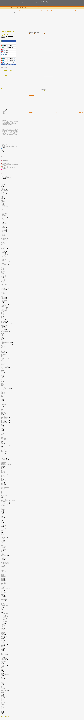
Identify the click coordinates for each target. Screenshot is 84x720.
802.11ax (2, 199)
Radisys (2, 559)
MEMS (2, 473)
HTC (1, 397)
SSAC (2, 627)
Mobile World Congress (42, 90)
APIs (1, 221)
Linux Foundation (4, 451)
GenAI (2, 371)
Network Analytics (4, 501)
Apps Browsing (3, 230)
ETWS (2, 348)
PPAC (2, 543)
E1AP (2, 333)
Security (2, 603)
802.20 (2, 202)
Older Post (81, 112)
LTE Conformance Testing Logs (7, 124)
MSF (1, 493)
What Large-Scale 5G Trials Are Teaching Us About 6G (10, 161)
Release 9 (2, 580)
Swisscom (2, 633)
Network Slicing (3, 506)
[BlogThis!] (42, 89)
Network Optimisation (4, 504)
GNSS (2, 376)
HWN (2, 399)
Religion (2, 581)
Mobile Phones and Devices (35, 90)
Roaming (2, 586)
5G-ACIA (2, 192)
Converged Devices (4, 311)
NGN (1, 512)
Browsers (2, 280)
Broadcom (2, 279)
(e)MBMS (2, 184)
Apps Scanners (3, 249)
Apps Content (3, 233)
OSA (1, 533)
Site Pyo (2, 610)
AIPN (2, 210)
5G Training (56, 10)
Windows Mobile (3, 702)
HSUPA (2, 396)
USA (1, 679)
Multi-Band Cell (3, 495)
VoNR (2, 693)
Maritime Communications (5, 464)
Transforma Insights (4, 658)
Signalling (2, 606)
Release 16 (3, 574)
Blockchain (2, 275)
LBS (1, 446)
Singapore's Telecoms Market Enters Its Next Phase (10, 164)
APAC (2, 220)
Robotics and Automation (5, 588)
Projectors (47, 90)
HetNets (2, 387)
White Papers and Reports (5, 698)
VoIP (1, 691)
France (2, 364)
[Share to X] (43, 89)
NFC (1, 508)
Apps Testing (3, 255)
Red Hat (2, 566)
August (4, 110)
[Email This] (41, 89)
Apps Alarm (3, 225)
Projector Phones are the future (7, 119)
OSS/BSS (2, 534)
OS (1, 532)
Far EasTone (3, 351)
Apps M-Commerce (4, 241)
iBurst (2, 402)
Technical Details (4, 644)
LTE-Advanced (3, 458)
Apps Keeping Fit (4, 239)
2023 (3, 93)
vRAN (2, 695)
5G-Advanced (3, 193)
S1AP (2, 594)
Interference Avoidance (4, 422)
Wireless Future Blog (5, 173)
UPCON (2, 677)
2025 (3, 91)
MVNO (2, 496)
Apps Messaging (3, 242)
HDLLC (2, 385)
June (3, 112)
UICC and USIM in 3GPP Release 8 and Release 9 (10, 129)
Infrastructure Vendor (4, 418)
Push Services (3, 549)
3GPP (2, 186)
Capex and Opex (3, 287)
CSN (1, 314)
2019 (3, 97)
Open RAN (2, 527)
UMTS (2, 673)
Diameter (2, 326)
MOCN (2, 489)
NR (1, 516)
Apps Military (3, 243)
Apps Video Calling (4, 257)
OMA (1, 523)
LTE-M (2, 460)
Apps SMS (2, 252)
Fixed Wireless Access (4, 358)
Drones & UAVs (3, 329)
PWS (1, 550)
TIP (1, 655)
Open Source (3, 528)
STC (1, 630)
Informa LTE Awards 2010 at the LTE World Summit (10, 134)
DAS (1, 317)
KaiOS (2, 435)
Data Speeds (3, 319)
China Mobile (3, 297)
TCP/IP (2, 639)
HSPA (2, 394)
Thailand (2, 651)
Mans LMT (2, 463)
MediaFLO (2, 471)
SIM (1, 607)
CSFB (2, 313)
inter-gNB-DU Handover (5, 420)
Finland (2, 355)
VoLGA (2, 692)
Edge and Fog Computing (5, 336)
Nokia (2, 514)
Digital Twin (3, 327)
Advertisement (3, 207)
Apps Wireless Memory (4, 261)
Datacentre (2, 320)
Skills (2, 611)
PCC (1, 538)
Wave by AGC (3, 696)
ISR (1, 431)
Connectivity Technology (47, 10)
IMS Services (3, 411)
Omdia (2, 524)
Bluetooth (2, 276)
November (4, 107)
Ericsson (2, 346)
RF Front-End (3, 583)
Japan (2, 434)
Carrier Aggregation (4, 288)
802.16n (2, 201)
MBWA (2, 468)
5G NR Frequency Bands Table (6, 177)
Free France (3, 365)
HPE (1, 391)
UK (1, 670)
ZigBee (2, 712)
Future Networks (3, 366)
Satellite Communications (5, 597)
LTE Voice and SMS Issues (5, 457)
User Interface (3, 681)
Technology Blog (5, 144)
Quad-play (2, 553)
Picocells (2, 541)
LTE (1, 456)
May (3, 113)
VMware (2, 688)
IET (1, 407)
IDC (1, 405)
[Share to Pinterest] (45, 89)
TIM (1, 653)
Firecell (2, 356)
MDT (1, 470)
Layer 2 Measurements (4, 445)
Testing (2, 649)
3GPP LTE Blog (4, 176)
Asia (1, 265)
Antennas (2, 219)
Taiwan (2, 638)
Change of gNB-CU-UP (5, 295)
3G (1, 185)
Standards (2, 628)
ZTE (1, 713)
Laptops (2, 443)
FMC (1, 360)
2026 (3, 90)
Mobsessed (3, 488)
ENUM (2, 343)
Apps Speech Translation (5, 254)
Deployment (3, 324)
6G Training (62, 10)
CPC (1, 312)
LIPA (1, 452)
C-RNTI (2, 283)
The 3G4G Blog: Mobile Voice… (8, 56)
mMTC (2, 481)
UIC (1, 668)
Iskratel (2, 430)
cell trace (2, 293)
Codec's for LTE (4, 120)
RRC (1, 591)
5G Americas (3, 189)
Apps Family (3, 236)
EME (1, 340)
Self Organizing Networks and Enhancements (9, 125)
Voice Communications (4, 689)
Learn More (66, 2)
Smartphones (3, 617)
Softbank (2, 619)
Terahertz (2, 648)
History (2, 389)
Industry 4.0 (3, 416)
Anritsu (2, 218)
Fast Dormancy (3, 352)
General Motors (3, 373)
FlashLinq (2, 359)
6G (1, 196)
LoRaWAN (2, 453)
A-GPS (2, 204)
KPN (1, 440)
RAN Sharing (3, 564)
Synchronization (3, 635)
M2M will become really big (6, 128)
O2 (1, 520)
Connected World (4, 309)
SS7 (1, 626)
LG (1, 448)
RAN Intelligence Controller (5, 562)
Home (2, 10)
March (4, 115)
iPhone (2, 425)
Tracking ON (12, 64)
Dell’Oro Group (3, 322)
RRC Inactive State (4, 592)
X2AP (2, 708)
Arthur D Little (3, 263)
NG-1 (2, 510)
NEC (1, 498)
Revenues (2, 582)
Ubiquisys (2, 666)
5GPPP (2, 194)
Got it (71, 2)
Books (2, 277)
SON (1, 620)
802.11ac (2, 198)
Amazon (2, 214)
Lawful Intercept (3, 444)
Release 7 (2, 578)
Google (2, 377)
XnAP (2, 711)
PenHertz (2, 540)
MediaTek (2, 472)
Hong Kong (3, 390)
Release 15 (3, 573)
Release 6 (2, 577)
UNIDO (2, 675)
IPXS (1, 429)
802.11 (2, 197)
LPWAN (2, 454)
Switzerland (3, 634)
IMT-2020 (2, 412)
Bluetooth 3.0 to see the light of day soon (8, 133)
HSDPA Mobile (3, 393)
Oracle (2, 531)
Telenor (2, 647)
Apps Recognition (4, 248)
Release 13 (3, 572)
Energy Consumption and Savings (6, 342)
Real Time (8, 64)
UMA (1, 671)
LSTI (1, 455)
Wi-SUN (2, 701)
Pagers (2, 536)
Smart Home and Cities (5, 616)
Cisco (2, 299)
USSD (2, 682)
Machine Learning (4, 462)
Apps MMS (2, 244)
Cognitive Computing (4, 304)
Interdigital (2, 421)
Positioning (3, 542)
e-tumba (2, 332)
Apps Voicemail (3, 259)
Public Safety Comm (4, 548)
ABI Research (3, 205)
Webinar (2, 697)
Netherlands (3, 499)
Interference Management (5, 423)
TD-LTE (2, 640)
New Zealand (3, 507)
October (4, 108)
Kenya (2, 437)
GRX (1, 379)
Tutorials (2, 664)
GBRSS (2, 369)
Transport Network (4, 659)
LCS (1, 447)
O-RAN (2, 519)
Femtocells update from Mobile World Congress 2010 (10, 121)
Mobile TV (2, 486)
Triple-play (2, 660)
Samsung (51, 90)
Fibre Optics (3, 354)
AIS (1, 212)
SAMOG (2, 595)
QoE (1, 551)
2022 (3, 94)
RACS (2, 556)
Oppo (2, 530)
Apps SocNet (3, 253)
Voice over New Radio (4, 690)
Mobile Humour (3, 485)
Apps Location (3, 240)
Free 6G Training (5, 160)
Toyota (2, 656)
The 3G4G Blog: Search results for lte (8, 48)
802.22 (2, 203)
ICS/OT (2, 403)
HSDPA (2, 392)
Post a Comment (31, 95)
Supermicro (3, 631)
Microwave (2, 478)
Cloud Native (3, 301)
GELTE (2, 370)
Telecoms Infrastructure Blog (27, 10)
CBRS (2, 290)
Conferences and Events (5, 308)
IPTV (1, 427)
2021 (3, 95)
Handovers (2, 384)
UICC (2, 669)
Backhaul (2, 270)
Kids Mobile (3, 439)
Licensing (2, 449)
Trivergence (3, 661)
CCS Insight (3, 291)
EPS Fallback (3, 345)
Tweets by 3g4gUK (4, 67)
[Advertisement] (42, 26)
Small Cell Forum (4, 613)
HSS (1, 395)
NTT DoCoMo (3, 518)
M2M (1, 461)
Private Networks (5, 166)
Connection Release (4, 310)
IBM (1, 401)
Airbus (2, 211)
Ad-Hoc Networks (4, 206)
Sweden (2, 632)
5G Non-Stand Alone (4, 190)
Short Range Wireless (4, 605)
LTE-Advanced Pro (4, 459)
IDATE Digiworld (3, 404)
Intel (1, 419)
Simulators (2, 608)
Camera (2, 286)
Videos (54, 90)
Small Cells (3, 614)
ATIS (1, 267)
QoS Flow (2, 552)
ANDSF (2, 216)
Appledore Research (4, 223)
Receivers (2, 565)
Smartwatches (3, 618)
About (6, 10)
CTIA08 (2, 315)
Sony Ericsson (3, 621)
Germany (2, 374)
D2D (1, 316)
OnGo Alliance (3, 525)
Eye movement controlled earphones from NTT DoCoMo (10, 118)
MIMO (2, 479)
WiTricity (2, 703)
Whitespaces (3, 699)
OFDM (2, 522)
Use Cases (2, 680)
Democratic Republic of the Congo (6, 323)
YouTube (10, 10)
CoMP (2, 306)
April (3, 114)
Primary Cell (3, 545)
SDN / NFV (2, 600)
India (1, 414)
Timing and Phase (4, 654)
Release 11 (3, 570)
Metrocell (2, 477)
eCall (2, 334)
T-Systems (2, 637)
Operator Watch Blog (38, 10)
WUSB (2, 706)
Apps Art (2, 226)
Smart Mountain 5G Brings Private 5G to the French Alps (10, 167)
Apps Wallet (3, 260)
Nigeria (2, 513)
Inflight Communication (4, 417)
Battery (2, 272)
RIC (1, 584)
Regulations (3, 568)
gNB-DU (2, 375)
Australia (2, 268)
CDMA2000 (3, 292)
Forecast (2, 362)
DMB (1, 328)
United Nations (3, 676)
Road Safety (3, 585)
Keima (2, 436)
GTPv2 (2, 382)
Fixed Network (3, 357)
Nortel (2, 515)
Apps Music (3, 245)
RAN (1, 561)
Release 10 (3, 569)
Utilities (2, 683)
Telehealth (2, 646)
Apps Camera (3, 231)
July (3, 111)
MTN (1, 494)
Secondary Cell (3, 602)
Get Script (4, 64)
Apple (2, 222)
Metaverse (2, 476)
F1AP (2, 350)
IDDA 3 (2, 406)
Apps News (3, 246)
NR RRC (2, 517)
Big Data (2, 273)
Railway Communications (5, 560)
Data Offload (3, 318)
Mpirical (2, 491)
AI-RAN (2, 209)
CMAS (2, 302)
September (4, 109)
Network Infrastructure (4, 503)
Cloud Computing (4, 300)
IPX (1, 428)
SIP (1, 609)
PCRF (2, 539)
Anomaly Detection (4, 217)
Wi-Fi (2, 700)
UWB (2, 684)
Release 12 (3, 571)
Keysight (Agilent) (4, 438)
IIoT (1, 410)
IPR (1, 426)
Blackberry (2, 274)
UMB (1, 672)
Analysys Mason (3, 215)
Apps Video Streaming (4, 258)
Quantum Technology (4, 555)
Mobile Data (3, 484)
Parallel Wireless (3, 537)
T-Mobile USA (3, 636)
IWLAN (2, 433)
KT (1, 441)
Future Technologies (4, 367)
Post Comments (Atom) (38, 114)
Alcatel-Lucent (3, 213)
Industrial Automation (4, 415)
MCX (1, 469)
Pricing (2, 544)
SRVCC (2, 625)
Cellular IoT (3, 294)
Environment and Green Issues (6, 344)
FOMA (2, 361)
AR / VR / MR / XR (4, 262)
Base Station (3, 271)
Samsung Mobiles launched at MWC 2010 (8, 122)
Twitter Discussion (4, 665)
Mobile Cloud (3, 483)
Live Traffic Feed (8, 41)
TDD (1, 642)
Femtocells (2, 353)
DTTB (2, 330)
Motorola (2, 490)
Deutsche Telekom (4, 325)
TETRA (2, 650)
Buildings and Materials (5, 282)
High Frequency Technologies (6, 388)
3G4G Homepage (17, 10)
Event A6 (2, 349)
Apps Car (2, 232)
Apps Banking (3, 227)
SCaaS (2, 598)
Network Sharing (3, 505)
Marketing (2, 465)
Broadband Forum (4, 278)
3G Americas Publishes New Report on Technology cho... (11, 132)
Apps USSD (3, 256)
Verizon (2, 686)
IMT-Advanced (3, 413)
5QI (1, 195)
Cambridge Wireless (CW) (5, 284)
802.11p (2, 200)
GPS (1, 378)
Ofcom (2, 521)
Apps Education (3, 235)
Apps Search (3, 250)
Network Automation (4, 502)
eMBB (2, 339)
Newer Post (31, 112)
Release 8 (2, 579)
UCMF (2, 667)
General (2, 372)
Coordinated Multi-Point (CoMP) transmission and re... (10, 131)
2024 (3, 92)
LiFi (1, 450)
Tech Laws (2, 643)
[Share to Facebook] (44, 89)
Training (2, 657)
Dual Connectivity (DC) (4, 331)
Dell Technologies (4, 321)
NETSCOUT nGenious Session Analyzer (7, 500)
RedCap (2, 567)
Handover (2, 383)
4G (1, 187)
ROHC (2, 589)
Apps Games (3, 237)
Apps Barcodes (3, 228)
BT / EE (2, 281)
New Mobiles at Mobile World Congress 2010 (9, 123)
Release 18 (3, 576)
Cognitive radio (3, 305)
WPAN (2, 704)
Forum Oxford (3, 363)
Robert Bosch (3, 587)
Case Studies (3, 289)
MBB (1, 467)
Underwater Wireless (4, 674)
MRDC (2, 492)
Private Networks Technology (71, 10)
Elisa (1, 338)
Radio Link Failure (4, 558)
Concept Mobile (3, 307)
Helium (2, 386)
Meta (1, 475)
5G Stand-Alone (3, 191)
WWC (2, 707)
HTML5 (2, 398)
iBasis (2, 400)
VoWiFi (2, 694)
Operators (2, 529)
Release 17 (3, 575)
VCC (1, 685)
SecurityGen (3, 604)
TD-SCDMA (3, 641)
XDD (1, 709)
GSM (1, 381)
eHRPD (2, 337)
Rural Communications (4, 593)
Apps (2, 224)
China (2, 296)
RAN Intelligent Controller (5, 563)
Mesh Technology (4, 474)
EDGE (2, 335)
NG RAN (2, 509)
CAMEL (2, 285)
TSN (1, 662)
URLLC (2, 678)
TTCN (2, 663)
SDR (1, 601)
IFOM (2, 409)
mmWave (2, 482)
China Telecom (3, 298)
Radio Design (3, 557)
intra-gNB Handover (4, 424)
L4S (1, 442)
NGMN (2, 511)
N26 (1, 497)
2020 (3, 96)
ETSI (1, 347)
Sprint (2, 624)
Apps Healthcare (3, 238)
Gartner (2, 368)
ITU (1, 432)
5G (1, 188)
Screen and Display (4, 599)
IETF (1, 408)
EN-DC (2, 341)
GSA (1, 380)
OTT (1, 535)
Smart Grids (3, 615)
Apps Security (3, 251)
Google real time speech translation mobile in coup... (10, 130)
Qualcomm (2, 554)
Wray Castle (3, 705)
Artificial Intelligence (4, 264)
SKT (1, 612)
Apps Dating (3, 234)
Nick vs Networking (5, 156)
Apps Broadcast (3, 229)
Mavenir (2, 466)
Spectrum (2, 623)
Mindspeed (3, 480)
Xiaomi (2, 710)
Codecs (2, 303)
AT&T (2, 266)
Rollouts (2, 590)
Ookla (2, 526)
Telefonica (2, 645)
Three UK (2, 652)
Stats (1, 629)
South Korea (3, 622)
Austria (2, 269)
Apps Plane (3, 247)
